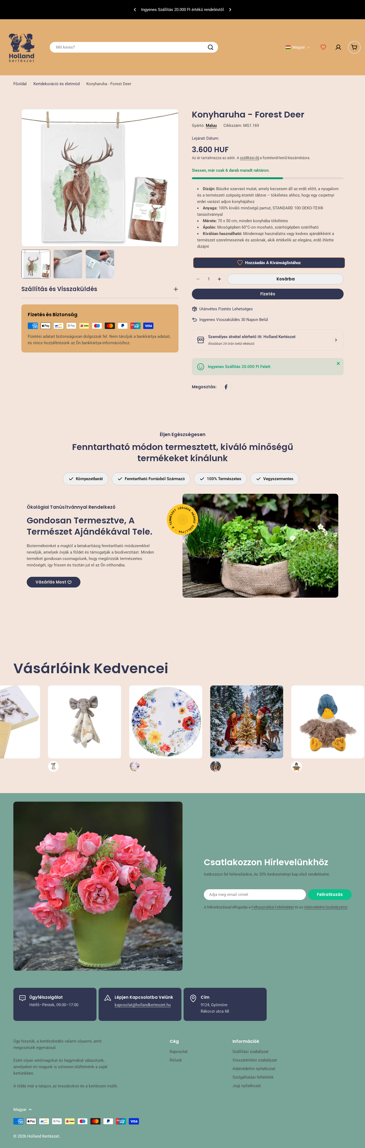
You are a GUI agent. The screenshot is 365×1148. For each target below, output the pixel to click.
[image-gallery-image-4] (106, 728)
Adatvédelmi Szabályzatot (325, 907)
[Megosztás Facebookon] (226, 387)
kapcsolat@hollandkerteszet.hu (143, 1004)
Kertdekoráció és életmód (56, 83)
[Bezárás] (338, 363)
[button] (135, 9)
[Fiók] (338, 47)
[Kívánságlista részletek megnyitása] (323, 47)
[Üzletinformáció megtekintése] (336, 340)
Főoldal (20, 83)
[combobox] (134, 47)
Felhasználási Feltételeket (272, 907)
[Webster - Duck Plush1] (268, 728)
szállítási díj (249, 158)
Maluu (211, 125)
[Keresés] (210, 47)
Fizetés (267, 294)
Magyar (19, 1109)
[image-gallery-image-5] (187, 728)
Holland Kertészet (43, 1136)
